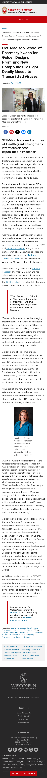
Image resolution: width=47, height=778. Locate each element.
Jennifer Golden (36, 632)
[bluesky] (26, 750)
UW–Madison (17, 2)
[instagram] (31, 750)
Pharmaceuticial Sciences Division (16, 637)
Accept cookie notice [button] (23, 773)
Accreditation (23, 722)
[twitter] (20, 750)
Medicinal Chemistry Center (21, 619)
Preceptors (23, 719)
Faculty (13, 628)
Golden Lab (12, 282)
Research (28, 630)
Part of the (23, 697)
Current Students (24, 713)
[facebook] (10, 750)
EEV (16, 632)
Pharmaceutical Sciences (12, 630)
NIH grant (29, 634)
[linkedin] (15, 750)
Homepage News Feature (27, 628)
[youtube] (36, 750)
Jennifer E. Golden (15, 248)
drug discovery (8, 632)
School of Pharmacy (20, 9)
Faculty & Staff (23, 716)
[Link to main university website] (23, 689)
